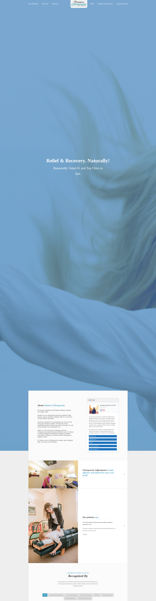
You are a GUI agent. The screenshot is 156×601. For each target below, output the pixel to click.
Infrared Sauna (122, 4)
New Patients (33, 4)
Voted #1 (97, 595)
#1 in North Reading (72, 595)
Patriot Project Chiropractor (56, 595)
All (45, 595)
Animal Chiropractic (105, 4)
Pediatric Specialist (70, 598)
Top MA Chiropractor (86, 595)
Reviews (55, 4)
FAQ (92, 4)
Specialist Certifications (84, 598)
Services (45, 4)
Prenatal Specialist (107, 595)
